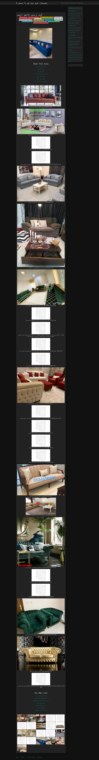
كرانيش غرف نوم (72, 18)
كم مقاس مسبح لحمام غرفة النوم (74, 60)
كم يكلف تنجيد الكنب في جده (75, 13)
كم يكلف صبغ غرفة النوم (74, 30)
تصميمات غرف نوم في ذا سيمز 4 (32, 3)
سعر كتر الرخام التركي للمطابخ (41, 700)
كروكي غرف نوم (71, 32)
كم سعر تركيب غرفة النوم (74, 20)
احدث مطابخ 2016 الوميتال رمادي (26, 18)
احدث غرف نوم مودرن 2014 (47, 18)
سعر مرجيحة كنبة (41, 703)
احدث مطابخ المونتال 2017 (33, 17)
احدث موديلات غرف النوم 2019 (54, 21)
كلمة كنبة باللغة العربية (74, 54)
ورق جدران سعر (40, 71)
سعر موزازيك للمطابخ (41, 705)
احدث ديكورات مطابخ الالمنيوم (25, 20)
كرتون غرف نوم (71, 25)
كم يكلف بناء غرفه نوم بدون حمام (75, 38)
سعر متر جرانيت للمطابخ (41, 710)
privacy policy (73, 3)
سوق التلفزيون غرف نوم (41, 695)
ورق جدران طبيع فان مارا (41, 74)
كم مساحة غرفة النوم (73, 52)
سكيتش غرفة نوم (41, 708)
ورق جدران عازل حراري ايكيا (41, 81)
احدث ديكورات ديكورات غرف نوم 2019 (40, 22)
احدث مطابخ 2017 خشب (49, 20)
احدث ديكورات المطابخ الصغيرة (40, 21)
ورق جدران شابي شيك (41, 66)
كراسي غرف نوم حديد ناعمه (74, 27)
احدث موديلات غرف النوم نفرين (46, 17)
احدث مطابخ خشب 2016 (58, 17)
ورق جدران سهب (40, 69)
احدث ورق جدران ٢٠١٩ (58, 18)
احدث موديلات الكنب (23, 17)
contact (66, 3)
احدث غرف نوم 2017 (37, 18)
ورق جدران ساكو (41, 76)
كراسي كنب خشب (71, 35)
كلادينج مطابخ (71, 10)
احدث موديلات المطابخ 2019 (38, 20)
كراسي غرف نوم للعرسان (74, 41)
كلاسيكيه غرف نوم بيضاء (74, 15)
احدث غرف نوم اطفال (58, 20)
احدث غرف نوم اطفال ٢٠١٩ (27, 21)
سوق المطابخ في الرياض (41, 698)
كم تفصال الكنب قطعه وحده (74, 47)
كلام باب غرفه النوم (73, 23)
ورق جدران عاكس (41, 78)
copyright (80, 3)
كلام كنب (70, 50)
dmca (62, 3)
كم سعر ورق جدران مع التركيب (73, 44)
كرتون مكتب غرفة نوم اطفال (75, 57)
